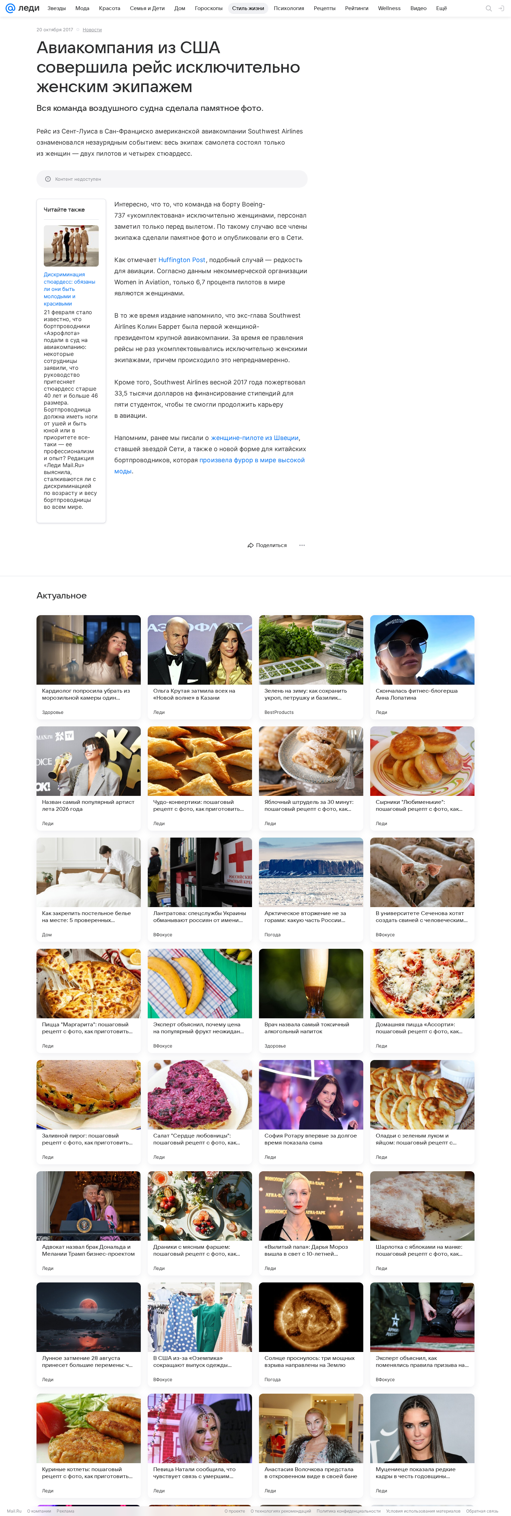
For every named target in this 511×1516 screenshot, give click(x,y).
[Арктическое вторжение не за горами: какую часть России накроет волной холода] (311, 890)
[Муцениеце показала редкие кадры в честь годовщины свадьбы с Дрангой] (422, 1446)
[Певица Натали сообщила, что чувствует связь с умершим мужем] (200, 1446)
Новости (92, 29)
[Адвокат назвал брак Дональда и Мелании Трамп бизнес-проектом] (88, 1223)
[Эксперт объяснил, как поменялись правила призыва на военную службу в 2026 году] (422, 1334)
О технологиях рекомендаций (281, 1511)
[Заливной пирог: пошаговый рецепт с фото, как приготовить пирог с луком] (88, 1112)
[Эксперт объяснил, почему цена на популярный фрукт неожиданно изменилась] (200, 1001)
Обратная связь (482, 1511)
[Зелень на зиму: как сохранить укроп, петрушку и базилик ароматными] (311, 667)
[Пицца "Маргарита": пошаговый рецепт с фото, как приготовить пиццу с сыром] (88, 1001)
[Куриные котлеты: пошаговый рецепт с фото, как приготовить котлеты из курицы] (88, 1446)
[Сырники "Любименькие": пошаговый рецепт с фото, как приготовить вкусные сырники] (422, 778)
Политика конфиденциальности (349, 1511)
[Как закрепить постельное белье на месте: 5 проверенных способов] (88, 890)
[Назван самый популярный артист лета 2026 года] (88, 778)
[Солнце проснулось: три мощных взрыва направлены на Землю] (311, 1334)
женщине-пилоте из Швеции (255, 437)
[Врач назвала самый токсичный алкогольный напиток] (311, 1001)
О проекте (235, 1511)
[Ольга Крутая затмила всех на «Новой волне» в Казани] (200, 667)
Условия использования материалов (423, 1511)
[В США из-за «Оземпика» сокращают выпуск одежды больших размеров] (200, 1334)
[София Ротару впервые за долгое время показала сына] (311, 1112)
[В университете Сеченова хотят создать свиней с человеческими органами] (422, 890)
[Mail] (10, 8)
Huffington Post (182, 259)
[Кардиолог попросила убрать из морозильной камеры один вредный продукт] (88, 667)
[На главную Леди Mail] (27, 8)
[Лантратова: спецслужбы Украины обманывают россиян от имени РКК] (200, 890)
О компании (39, 1511)
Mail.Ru (14, 1511)
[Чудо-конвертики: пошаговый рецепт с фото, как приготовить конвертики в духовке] (200, 778)
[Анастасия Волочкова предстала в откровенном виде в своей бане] (311, 1446)
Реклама (65, 1511)
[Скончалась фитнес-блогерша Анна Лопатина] (422, 667)
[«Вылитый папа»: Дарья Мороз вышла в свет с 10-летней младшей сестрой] (311, 1223)
